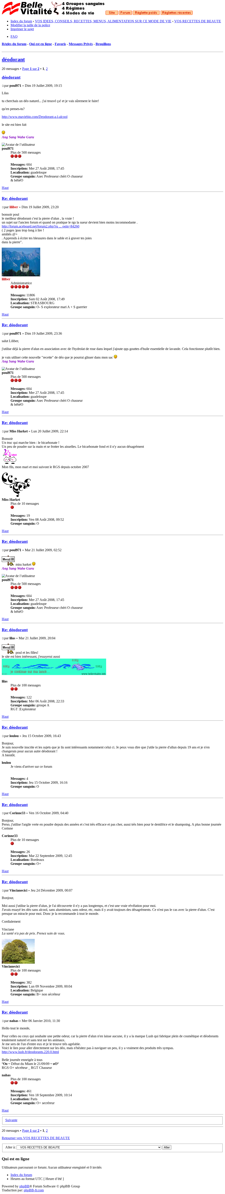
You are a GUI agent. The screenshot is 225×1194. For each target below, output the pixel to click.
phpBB (24, 1186)
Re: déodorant (15, 198)
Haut (5, 188)
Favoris (60, 44)
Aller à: (10, 1147)
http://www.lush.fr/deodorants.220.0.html (30, 1052)
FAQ (14, 36)
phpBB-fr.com (34, 1190)
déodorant (13, 59)
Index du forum (21, 21)
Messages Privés (81, 44)
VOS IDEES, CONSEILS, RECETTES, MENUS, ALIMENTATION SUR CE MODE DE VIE (103, 21)
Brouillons (103, 44)
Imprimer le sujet (22, 29)
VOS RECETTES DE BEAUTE (197, 21)
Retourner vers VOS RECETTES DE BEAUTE (36, 1138)
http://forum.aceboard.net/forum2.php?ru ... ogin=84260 (40, 226)
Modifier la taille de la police (30, 25)
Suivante (11, 1120)
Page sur (30, 69)
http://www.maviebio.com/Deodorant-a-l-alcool (34, 117)
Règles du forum (14, 44)
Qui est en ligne (40, 44)
